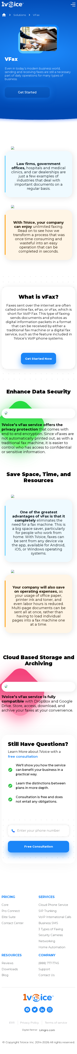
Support (44, 969)
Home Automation (51, 947)
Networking (46, 941)
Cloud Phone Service (53, 905)
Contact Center (12, 923)
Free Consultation (38, 846)
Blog (5, 975)
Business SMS (48, 923)
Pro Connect (11, 911)
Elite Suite (9, 917)
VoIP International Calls (54, 917)
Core (5, 905)
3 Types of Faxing (50, 929)
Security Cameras (50, 935)
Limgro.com (47, 1030)
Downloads (10, 969)
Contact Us (46, 975)
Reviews (7, 963)
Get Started (27, 92)
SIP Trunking (47, 911)
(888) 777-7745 (48, 963)
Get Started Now (38, 358)
